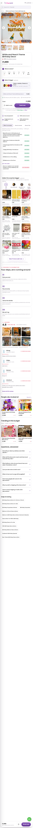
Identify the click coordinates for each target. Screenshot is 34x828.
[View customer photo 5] (16, 341)
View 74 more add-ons (15, 259)
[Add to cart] (18, 824)
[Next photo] (29, 27)
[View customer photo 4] (6, 341)
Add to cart (9, 105)
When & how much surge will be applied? (13, 474)
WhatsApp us (20, 110)
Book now (22, 105)
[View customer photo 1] (6, 331)
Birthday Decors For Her (8, 522)
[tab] (3, 47)
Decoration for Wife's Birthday (10, 518)
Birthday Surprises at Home (9, 507)
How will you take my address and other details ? (13, 451)
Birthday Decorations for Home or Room (13, 500)
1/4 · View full (27, 41)
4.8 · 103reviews (7, 41)
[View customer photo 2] (16, 331)
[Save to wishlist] (29, 15)
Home (2, 11)
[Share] (25, 15)
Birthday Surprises (25, 507)
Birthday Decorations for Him (10, 503)
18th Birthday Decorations (9, 526)
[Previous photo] (3, 27)
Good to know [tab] (18, 125)
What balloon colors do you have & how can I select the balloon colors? (15, 464)
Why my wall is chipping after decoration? (14, 485)
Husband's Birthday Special (9, 533)
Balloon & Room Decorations (10, 511)
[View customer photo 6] (26, 341)
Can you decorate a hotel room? (11, 469)
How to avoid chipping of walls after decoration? (12, 490)
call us (25, 110)
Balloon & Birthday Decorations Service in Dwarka (15, 515)
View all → (29, 397)
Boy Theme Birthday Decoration (10, 537)
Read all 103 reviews (8, 391)
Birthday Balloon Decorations (10, 529)
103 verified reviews (11, 59)
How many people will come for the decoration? (12, 479)
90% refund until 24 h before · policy (12, 97)
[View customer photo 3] (26, 331)
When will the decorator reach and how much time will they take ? (15, 457)
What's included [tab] (8, 125)
